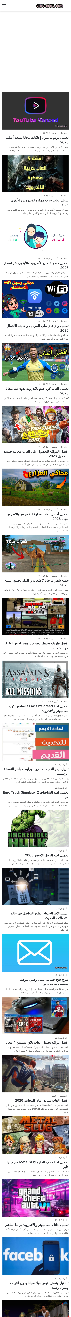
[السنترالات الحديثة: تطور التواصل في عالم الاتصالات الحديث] (35, 886)
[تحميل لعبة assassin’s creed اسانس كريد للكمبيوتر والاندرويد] (35, 679)
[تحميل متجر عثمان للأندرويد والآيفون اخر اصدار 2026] (35, 236)
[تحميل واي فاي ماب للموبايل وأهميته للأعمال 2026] (35, 299)
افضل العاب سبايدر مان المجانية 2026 (42, 1100)
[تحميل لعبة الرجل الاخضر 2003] (35, 828)
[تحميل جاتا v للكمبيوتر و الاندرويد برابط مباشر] (35, 1198)
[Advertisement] (35, 50)
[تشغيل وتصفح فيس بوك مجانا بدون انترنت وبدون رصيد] (35, 1256)
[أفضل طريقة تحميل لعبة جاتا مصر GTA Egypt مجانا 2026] (35, 616)
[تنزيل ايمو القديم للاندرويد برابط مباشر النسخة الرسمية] (35, 742)
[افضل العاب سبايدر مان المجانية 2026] (35, 1074)
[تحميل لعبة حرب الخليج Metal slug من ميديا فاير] (35, 1135)
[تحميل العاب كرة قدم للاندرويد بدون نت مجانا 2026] (35, 362)
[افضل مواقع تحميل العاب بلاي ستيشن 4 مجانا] (35, 1015)
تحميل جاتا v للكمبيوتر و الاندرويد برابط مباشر (37, 1225)
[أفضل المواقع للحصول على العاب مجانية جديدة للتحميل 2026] (35, 424)
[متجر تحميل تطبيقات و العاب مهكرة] (49, 5)
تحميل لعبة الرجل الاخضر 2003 (47, 855)
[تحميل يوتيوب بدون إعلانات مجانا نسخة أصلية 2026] (35, 111)
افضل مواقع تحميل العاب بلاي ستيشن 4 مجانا (37, 1042)
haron (64, 133)
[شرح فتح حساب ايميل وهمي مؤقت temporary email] (35, 953)
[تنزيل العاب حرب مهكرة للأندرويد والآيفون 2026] (35, 173)
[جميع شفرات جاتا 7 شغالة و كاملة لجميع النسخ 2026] (35, 553)
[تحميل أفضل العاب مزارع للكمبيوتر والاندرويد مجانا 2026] (35, 487)
